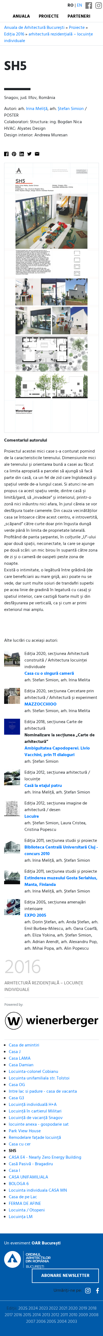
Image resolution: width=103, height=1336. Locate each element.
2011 (64, 1315)
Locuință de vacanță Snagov (36, 1118)
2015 (27, 1315)
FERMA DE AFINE (25, 1203)
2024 (33, 1308)
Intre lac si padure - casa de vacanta (43, 1091)
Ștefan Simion (71, 108)
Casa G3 (16, 1098)
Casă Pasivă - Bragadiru (31, 1164)
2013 (46, 1315)
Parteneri (79, 16)
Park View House (25, 1131)
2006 (41, 1321)
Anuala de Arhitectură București (34, 27)
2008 (94, 1315)
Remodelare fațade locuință (35, 1137)
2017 (9, 1315)
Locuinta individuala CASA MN (38, 1190)
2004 (62, 1321)
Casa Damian (21, 1065)
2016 (18, 1315)
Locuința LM (21, 1217)
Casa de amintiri (24, 1045)
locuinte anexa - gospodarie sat (39, 1124)
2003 (72, 1321)
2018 (92, 1308)
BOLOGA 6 (19, 1184)
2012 (55, 1315)
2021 (63, 1308)
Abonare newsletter (65, 1275)
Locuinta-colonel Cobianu (33, 1071)
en (79, 5)
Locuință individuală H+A (33, 1104)
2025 (22, 1308)
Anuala (21, 16)
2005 (51, 1321)
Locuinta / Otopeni (27, 1210)
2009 (83, 1315)
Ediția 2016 (14, 34)
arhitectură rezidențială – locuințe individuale (48, 38)
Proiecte (49, 16)
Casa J (15, 1052)
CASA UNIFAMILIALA (28, 1177)
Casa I (14, 1170)
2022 (53, 1308)
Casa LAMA (19, 1058)
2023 (43, 1308)
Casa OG (17, 1085)
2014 (36, 1315)
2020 (73, 1308)
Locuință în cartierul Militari (35, 1111)
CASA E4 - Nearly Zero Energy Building (45, 1157)
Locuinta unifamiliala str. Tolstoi (39, 1078)
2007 (30, 1321)
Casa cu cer (19, 1144)
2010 (73, 1315)
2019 (83, 1308)
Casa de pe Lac (23, 1197)
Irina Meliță (37, 108)
